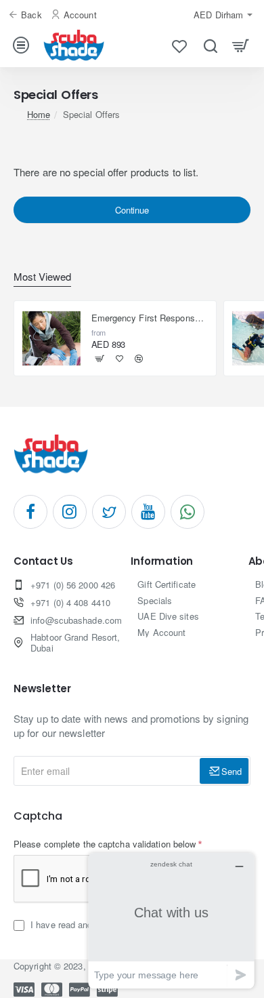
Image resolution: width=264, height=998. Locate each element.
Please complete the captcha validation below (105, 843)
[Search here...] (210, 45)
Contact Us (43, 561)
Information (162, 561)
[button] (99, 359)
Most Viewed (42, 277)
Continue (131, 209)
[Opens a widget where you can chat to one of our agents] (171, 920)
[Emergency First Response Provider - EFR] (51, 338)
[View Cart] (240, 45)
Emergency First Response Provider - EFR (149, 318)
